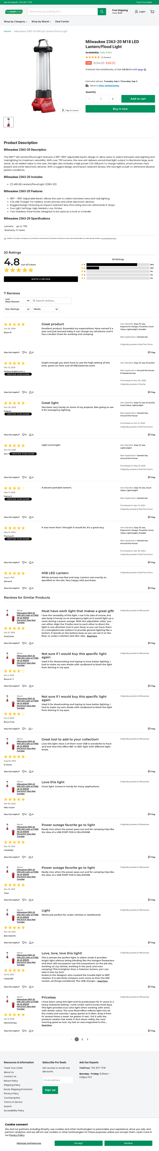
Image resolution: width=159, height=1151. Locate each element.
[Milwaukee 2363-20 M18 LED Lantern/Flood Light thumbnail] (9, 122)
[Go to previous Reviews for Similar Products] (71, 1039)
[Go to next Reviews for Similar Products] (87, 1039)
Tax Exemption (12, 1097)
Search (8, 1106)
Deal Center (62, 21)
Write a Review (40, 279)
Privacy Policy (17, 1135)
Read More (92, 636)
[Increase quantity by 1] (113, 99)
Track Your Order (144, 2)
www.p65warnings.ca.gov (108, 238)
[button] (118, 264)
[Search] (102, 11)
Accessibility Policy (14, 1110)
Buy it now (120, 108)
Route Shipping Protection (18, 1089)
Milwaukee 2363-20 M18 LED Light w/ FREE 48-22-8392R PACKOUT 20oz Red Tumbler (28, 618)
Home (7, 31)
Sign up (50, 1089)
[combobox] (17, 300)
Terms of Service (13, 1102)
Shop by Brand (40, 21)
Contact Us (10, 1076)
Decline (128, 1143)
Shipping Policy (12, 1085)
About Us (9, 1072)
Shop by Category (15, 21)
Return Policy (11, 1080)
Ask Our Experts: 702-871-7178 (18, 2)
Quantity (91, 92)
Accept (78, 1143)
